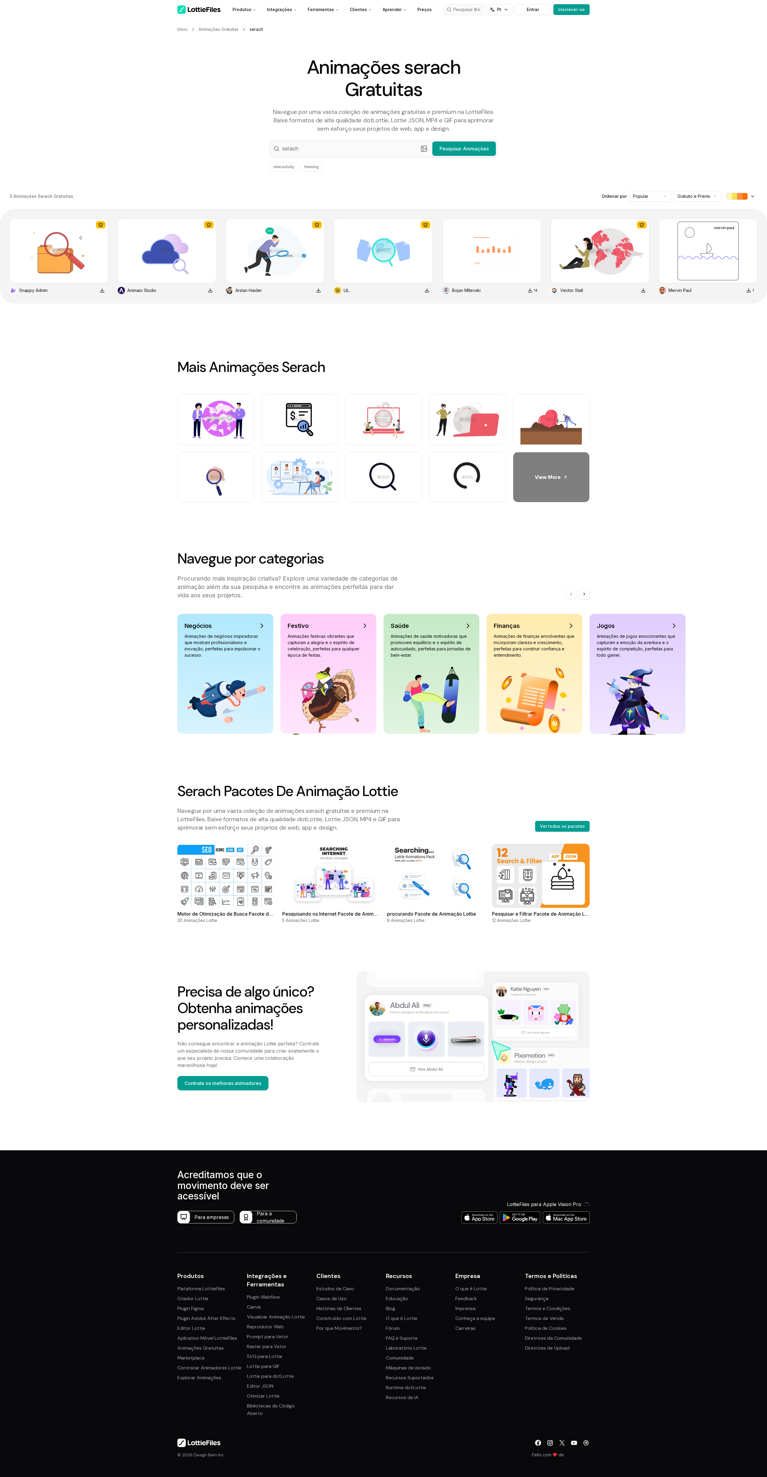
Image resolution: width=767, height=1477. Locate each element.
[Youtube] (574, 1442)
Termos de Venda (544, 1318)
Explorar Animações (199, 1377)
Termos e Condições (547, 1308)
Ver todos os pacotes (562, 826)
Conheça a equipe (475, 1318)
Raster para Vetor (266, 1346)
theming (311, 167)
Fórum (393, 1328)
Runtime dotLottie (406, 1387)
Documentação (403, 1288)
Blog (390, 1308)
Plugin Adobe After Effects (206, 1318)
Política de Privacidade (549, 1288)
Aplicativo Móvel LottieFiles (207, 1338)
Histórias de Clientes (338, 1308)
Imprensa (465, 1308)
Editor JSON (260, 1386)
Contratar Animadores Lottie (209, 1368)
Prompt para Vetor (268, 1336)
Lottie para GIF (263, 1366)
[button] (383, 148)
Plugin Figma (190, 1308)
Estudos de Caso (335, 1288)
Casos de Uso (331, 1298)
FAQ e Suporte (402, 1338)
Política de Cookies (546, 1328)
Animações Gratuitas (200, 1348)
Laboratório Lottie (406, 1348)
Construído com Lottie (341, 1318)
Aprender (392, 9)
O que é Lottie (401, 1318)
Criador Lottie (192, 1298)
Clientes (358, 9)
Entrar (533, 9)
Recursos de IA (402, 1397)
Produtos (241, 9)
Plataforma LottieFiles (201, 1288)
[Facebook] (538, 1442)
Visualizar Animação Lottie (276, 1317)
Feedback (466, 1298)
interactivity (284, 167)
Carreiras (465, 1328)
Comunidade (400, 1358)
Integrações (279, 9)
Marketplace (191, 1358)
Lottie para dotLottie (270, 1376)
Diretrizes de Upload (547, 1348)
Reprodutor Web (265, 1327)
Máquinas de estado (408, 1368)
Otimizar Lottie (263, 1396)
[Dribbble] (586, 1442)
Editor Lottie (191, 1328)
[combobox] (650, 196)
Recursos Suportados (410, 1377)
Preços (424, 9)
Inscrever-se (571, 9)
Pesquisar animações (468, 9)
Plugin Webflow (263, 1297)
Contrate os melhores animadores (223, 1083)
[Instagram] (550, 1442)
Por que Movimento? (339, 1328)
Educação (397, 1298)
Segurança (536, 1298)
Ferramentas (321, 9)
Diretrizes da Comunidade (553, 1338)
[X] (562, 1442)
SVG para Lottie (264, 1356)
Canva (254, 1307)
